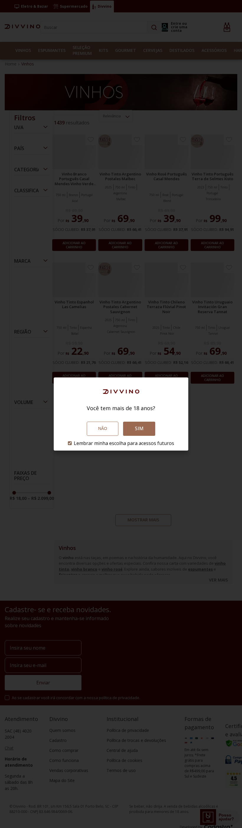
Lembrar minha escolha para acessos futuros (124, 443)
